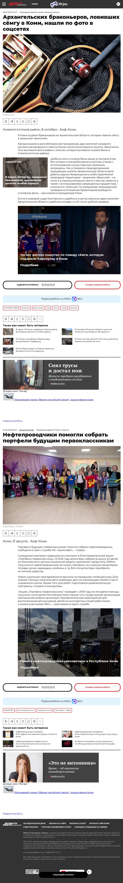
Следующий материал (63, 875)
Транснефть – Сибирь (13, 526)
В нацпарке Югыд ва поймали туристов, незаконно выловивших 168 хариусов (93, 330)
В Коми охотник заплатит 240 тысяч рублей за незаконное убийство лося (96, 340)
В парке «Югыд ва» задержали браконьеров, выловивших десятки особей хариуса (36, 330)
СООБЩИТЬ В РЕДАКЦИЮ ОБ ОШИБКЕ (91, 827)
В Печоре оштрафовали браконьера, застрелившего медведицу (33, 340)
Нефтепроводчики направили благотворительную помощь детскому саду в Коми (96, 734)
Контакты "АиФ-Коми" (99, 823)
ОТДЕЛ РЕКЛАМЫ (30, 827)
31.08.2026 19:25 (10, 430)
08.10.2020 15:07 (10, 12)
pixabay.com (8, 114)
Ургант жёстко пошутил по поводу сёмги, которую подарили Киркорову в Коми (62, 257)
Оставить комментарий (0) (97, 285)
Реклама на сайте (57, 823)
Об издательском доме (34, 823)
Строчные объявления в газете (56, 827)
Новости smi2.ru (13, 421)
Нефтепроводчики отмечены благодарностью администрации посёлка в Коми (36, 734)
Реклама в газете (77, 823)
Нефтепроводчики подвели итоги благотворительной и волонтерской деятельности (33, 743)
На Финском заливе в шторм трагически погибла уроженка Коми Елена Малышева (95, 742)
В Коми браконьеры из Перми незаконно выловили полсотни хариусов (35, 349)
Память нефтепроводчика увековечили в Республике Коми (69, 661)
